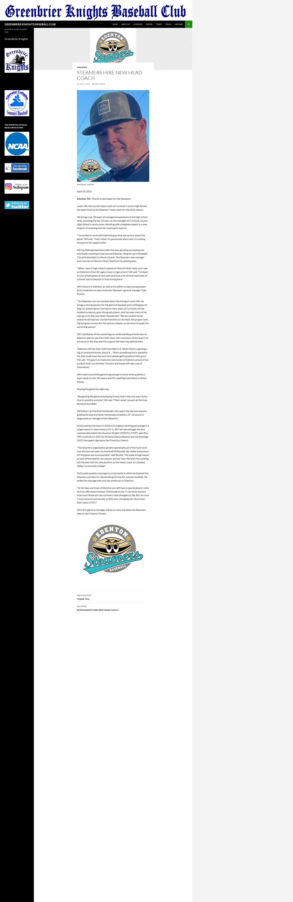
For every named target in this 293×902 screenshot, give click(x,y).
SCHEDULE (138, 24)
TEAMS (159, 24)
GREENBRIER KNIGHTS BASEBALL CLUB (30, 24)
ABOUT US (126, 24)
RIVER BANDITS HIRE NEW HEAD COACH (97, 608)
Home (115, 24)
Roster (149, 24)
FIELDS (168, 24)
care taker (99, 84)
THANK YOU (84, 597)
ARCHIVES (179, 24)
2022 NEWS (82, 67)
